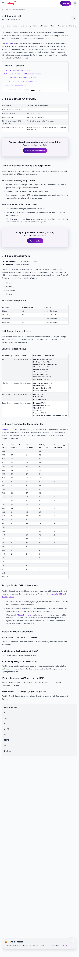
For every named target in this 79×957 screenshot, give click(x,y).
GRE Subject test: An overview (18, 71)
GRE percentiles (8, 430)
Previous (3, 25)
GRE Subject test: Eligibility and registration (23, 74)
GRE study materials (24, 615)
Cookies (64, 945)
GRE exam (9, 43)
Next (75, 25)
